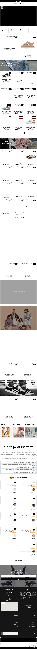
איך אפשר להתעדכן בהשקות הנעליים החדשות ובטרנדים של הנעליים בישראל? (22, 473)
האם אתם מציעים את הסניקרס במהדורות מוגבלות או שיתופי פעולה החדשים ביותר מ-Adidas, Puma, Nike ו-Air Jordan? (19, 466)
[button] (3, 47)
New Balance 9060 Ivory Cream (18, 97)
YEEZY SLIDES (29, 376)
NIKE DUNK (28, 276)
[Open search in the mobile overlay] (3, 3)
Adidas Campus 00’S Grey (27, 417)
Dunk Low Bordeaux (9, 275)
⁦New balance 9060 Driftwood (18, 129)
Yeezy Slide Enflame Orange (9, 375)
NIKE (25, 276)
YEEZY (25, 376)
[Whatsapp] (18, 1)
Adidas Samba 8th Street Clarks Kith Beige (6, 213)
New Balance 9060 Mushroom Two (30, 113)
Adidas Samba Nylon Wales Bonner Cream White (30, 208)
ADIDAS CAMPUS (29, 418)
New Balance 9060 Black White (6, 81)
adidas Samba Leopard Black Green (18, 180)
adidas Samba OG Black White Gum (30, 196)
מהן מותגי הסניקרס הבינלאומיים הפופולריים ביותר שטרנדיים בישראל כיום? (23, 463)
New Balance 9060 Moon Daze (6, 113)
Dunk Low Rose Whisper (27, 275)
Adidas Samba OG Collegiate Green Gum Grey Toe (18, 213)
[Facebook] (20, 1)
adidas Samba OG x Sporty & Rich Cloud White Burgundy (6, 196)
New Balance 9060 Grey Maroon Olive (30, 129)
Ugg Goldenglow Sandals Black (28, 48)
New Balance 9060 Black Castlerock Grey (18, 113)
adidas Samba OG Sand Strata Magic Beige (6, 180)
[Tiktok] (16, 1)
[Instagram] (19, 1)
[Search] (2, 634)
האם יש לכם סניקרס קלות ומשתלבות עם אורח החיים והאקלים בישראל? (23, 468)
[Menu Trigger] (35, 1)
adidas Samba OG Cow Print (30, 164)
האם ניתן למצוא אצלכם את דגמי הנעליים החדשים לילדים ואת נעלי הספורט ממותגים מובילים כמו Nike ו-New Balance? (19, 471)
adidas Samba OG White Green (18, 196)
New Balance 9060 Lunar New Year (30, 97)
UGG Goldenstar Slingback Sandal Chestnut (9, 54)
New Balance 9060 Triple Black (18, 82)
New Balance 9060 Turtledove (6, 129)
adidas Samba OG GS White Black (6, 164)
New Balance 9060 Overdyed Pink (6, 101)
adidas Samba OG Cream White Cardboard (31, 180)
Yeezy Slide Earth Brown (27, 375)
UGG (28, 49)
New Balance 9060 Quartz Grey (31, 85)
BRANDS (26, 49)
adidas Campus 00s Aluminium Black (9, 417)
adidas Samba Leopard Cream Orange (18, 164)
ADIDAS (25, 418)
